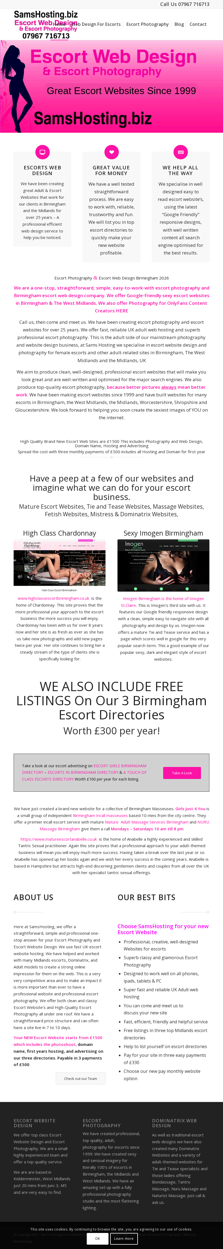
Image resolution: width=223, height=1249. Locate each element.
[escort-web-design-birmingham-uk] (163, 565)
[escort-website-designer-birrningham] (60, 565)
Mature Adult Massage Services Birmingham (146, 822)
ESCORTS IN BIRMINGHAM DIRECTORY (83, 772)
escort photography (177, 288)
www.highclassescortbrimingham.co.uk (54, 598)
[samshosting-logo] (46, 24)
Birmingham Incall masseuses (101, 815)
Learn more (124, 1238)
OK (97, 1238)
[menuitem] (59, 24)
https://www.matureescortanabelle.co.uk (59, 839)
